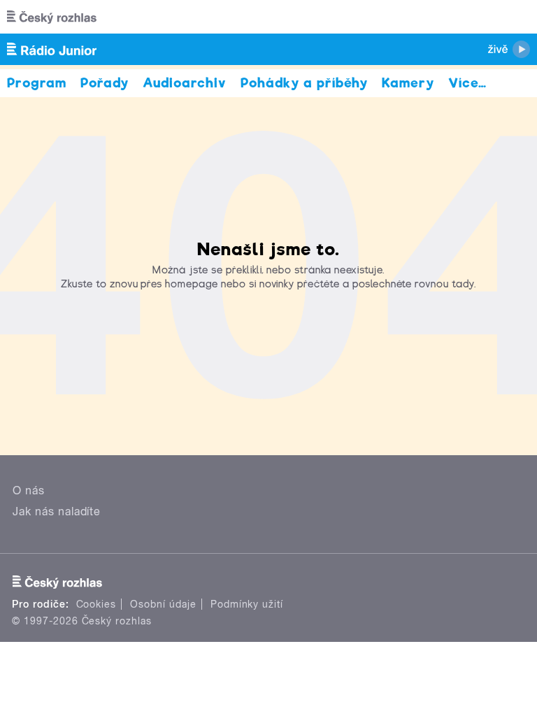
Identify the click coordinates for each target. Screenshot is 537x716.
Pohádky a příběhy (304, 83)
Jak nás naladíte (57, 511)
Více (467, 83)
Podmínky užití (246, 604)
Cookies (96, 604)
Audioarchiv (185, 83)
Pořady (104, 83)
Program (36, 83)
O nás (29, 490)
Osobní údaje (163, 604)
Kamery (408, 83)
